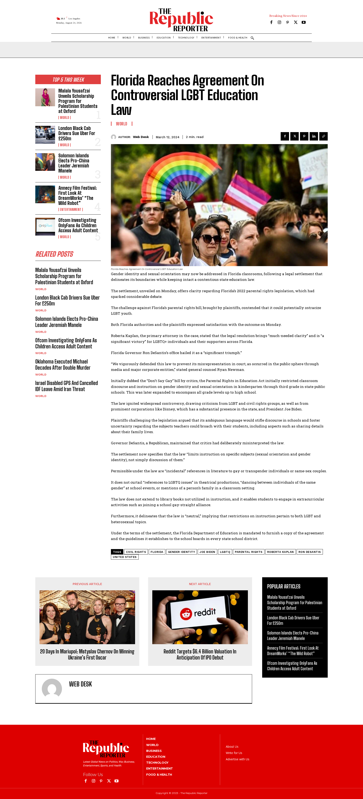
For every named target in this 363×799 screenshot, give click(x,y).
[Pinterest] (287, 23)
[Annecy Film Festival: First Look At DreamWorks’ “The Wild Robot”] (45, 194)
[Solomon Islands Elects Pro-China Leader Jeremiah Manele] (45, 162)
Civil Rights (136, 551)
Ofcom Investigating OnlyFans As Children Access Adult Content (78, 225)
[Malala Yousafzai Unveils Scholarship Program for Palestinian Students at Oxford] (45, 97)
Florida (157, 551)
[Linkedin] (314, 136)
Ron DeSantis (310, 551)
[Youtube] (304, 23)
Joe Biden (207, 551)
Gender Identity (181, 551)
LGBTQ (225, 551)
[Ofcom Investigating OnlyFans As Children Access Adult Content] (45, 226)
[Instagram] (279, 23)
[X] (296, 23)
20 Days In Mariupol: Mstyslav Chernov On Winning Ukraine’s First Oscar (87, 655)
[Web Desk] (114, 137)
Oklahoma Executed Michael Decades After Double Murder (63, 364)
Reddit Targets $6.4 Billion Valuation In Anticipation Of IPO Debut (200, 655)
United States (125, 557)
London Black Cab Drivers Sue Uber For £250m (76, 133)
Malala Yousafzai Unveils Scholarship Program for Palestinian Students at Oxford (77, 101)
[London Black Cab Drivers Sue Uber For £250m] (45, 134)
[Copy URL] (323, 136)
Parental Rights (249, 551)
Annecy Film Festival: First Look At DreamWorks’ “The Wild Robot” (77, 195)
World (64, 117)
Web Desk (141, 137)
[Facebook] (271, 23)
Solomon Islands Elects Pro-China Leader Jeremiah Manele (73, 163)
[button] (252, 38)
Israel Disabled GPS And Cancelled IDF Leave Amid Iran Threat (66, 386)
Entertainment (70, 209)
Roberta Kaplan (280, 551)
